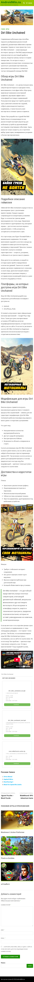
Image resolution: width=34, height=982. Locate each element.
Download (16, 704)
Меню (30, 3)
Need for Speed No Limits (13, 785)
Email (3, 938)
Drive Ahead (8, 777)
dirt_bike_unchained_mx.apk (17, 691)
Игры (7, 29)
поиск (30, 966)
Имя (3, 930)
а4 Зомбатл (5, 884)
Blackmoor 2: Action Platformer (12, 832)
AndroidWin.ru (11, 2)
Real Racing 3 (8, 782)
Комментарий (6, 905)
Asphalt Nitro (8, 779)
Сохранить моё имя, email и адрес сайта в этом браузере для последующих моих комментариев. (16, 949)
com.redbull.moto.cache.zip (17, 751)
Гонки (3, 29)
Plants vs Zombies (7, 858)
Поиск (3, 963)
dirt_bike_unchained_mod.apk (17, 720)
